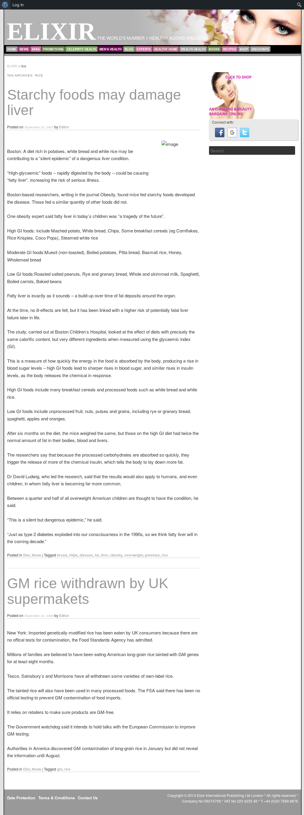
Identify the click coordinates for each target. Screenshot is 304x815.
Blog (129, 49)
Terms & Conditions (56, 797)
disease (86, 555)
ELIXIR (51, 31)
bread (62, 555)
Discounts (260, 49)
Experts (144, 49)
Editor (64, 127)
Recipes (229, 49)
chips (73, 555)
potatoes (152, 555)
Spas (36, 49)
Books (214, 49)
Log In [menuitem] (18, 4)
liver (104, 555)
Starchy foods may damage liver (94, 102)
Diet (26, 555)
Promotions (53, 49)
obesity (116, 555)
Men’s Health (110, 49)
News (24, 49)
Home (11, 49)
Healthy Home (166, 49)
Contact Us (88, 797)
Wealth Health (193, 49)
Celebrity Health (81, 49)
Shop (244, 49)
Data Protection (21, 797)
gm (59, 769)
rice (165, 555)
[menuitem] (5, 4)
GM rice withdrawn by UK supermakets (87, 591)
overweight (133, 555)
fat (97, 555)
